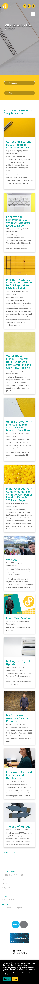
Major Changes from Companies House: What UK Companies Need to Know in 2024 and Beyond (19, 495)
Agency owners (22, 151)
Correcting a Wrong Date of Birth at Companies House (18, 145)
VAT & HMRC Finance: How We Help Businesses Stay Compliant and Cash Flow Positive (18, 362)
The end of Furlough (19, 827)
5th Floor (5, 879)
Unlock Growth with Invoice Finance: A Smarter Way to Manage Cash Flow (19, 426)
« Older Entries (9, 852)
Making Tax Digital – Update (19, 663)
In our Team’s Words (19, 618)
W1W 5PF (6, 888)
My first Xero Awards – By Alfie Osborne (17, 718)
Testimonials (11, 624)
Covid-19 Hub (22, 830)
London (4, 884)
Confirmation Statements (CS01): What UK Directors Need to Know (18, 221)
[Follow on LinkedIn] (29, 6)
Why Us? (11, 560)
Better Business (12, 153)
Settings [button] (7, 979)
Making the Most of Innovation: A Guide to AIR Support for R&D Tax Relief (19, 284)
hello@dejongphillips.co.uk (14, 908)
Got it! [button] (15, 979)
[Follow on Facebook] (33, 6)
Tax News (21, 667)
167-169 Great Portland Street (14, 875)
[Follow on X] (25, 6)
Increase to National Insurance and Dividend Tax (19, 775)
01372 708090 (9, 899)
